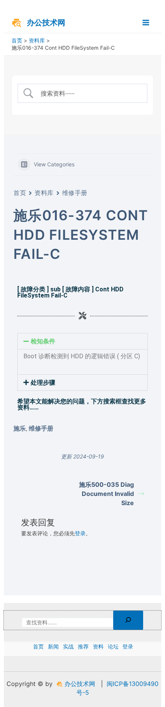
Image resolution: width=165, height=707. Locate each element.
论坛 (113, 647)
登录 (80, 533)
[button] (82, 341)
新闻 (53, 647)
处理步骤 (43, 382)
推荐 (83, 647)
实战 (68, 647)
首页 (19, 193)
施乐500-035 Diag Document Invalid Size (106, 494)
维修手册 (74, 193)
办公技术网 (46, 22)
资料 (98, 647)
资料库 (44, 193)
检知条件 (43, 341)
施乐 (19, 428)
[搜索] (128, 620)
